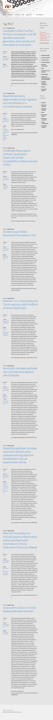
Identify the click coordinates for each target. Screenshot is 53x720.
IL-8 (3, 489)
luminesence (5, 571)
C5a (3, 330)
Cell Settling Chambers (44, 126)
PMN (4, 67)
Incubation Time (45, 59)
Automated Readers (45, 62)
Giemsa (4, 633)
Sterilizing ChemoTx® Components (44, 83)
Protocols (17, 14)
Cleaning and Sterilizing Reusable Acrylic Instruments (45, 78)
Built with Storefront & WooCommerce (12, 712)
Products (10, 14)
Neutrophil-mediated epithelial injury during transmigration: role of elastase (20, 371)
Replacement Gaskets (44, 115)
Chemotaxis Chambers (44, 105)
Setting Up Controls (45, 57)
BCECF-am (5, 329)
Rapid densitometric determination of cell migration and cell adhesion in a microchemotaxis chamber (20, 101)
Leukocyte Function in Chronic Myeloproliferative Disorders (19, 609)
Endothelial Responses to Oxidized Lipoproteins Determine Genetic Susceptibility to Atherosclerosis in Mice (20, 157)
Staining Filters (44, 74)
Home (4, 14)
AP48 (4, 65)
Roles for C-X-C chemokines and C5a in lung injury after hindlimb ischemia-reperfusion (20, 304)
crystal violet (5, 130)
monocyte (5, 188)
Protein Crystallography (44, 122)
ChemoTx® (43, 102)
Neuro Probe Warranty (44, 89)
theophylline (5, 574)
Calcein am (5, 396)
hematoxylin (5, 187)
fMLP (6, 65)
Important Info (6, 58)
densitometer (6, 132)
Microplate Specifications (44, 65)
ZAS (4, 259)
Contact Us (29, 14)
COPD (4, 568)
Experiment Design (45, 55)
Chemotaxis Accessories (44, 119)
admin (4, 53)
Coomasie (5, 129)
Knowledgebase (39, 14)
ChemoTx (5, 398)
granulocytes (5, 135)
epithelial (5, 399)
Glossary (43, 86)
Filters (42, 68)
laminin (4, 137)
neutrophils (5, 257)
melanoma (5, 138)
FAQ (23, 14)
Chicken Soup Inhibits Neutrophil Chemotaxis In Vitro (19, 233)
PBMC (4, 140)
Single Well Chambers (43, 109)
